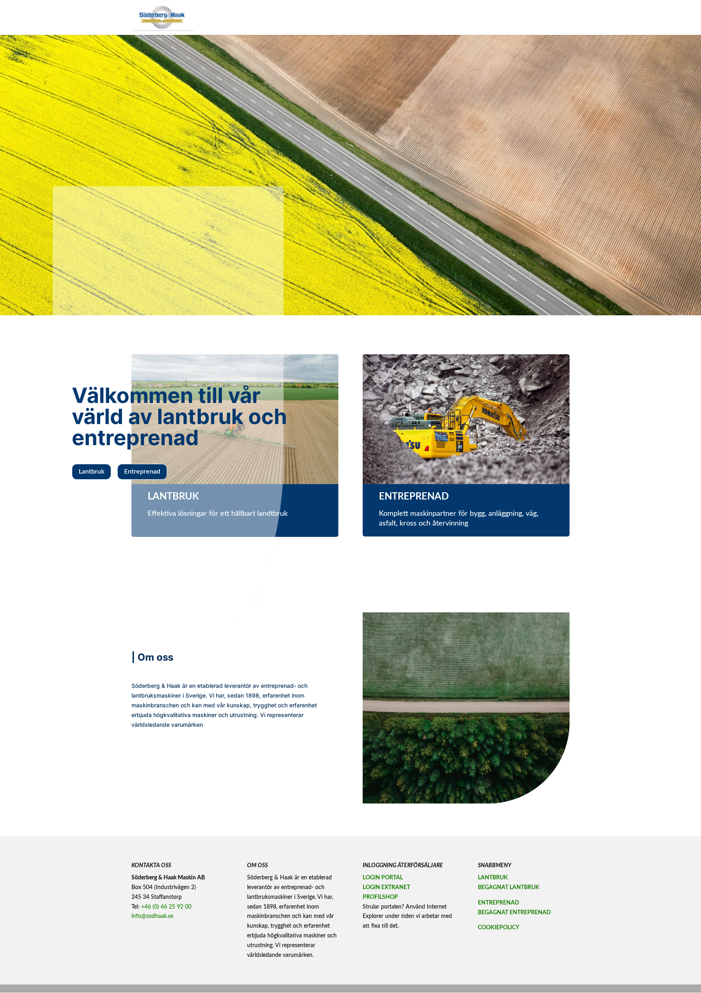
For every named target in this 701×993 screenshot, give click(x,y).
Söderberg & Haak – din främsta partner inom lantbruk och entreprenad (413, 17)
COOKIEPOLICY (498, 928)
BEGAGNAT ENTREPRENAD (514, 912)
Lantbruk (91, 471)
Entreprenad (142, 471)
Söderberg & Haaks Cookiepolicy (534, 17)
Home (320, 17)
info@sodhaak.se (152, 916)
